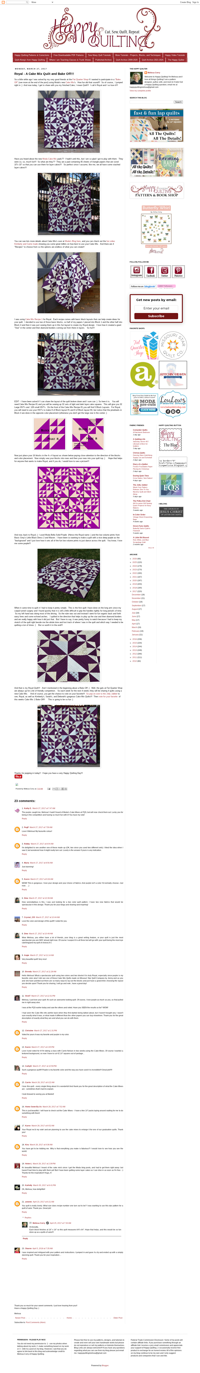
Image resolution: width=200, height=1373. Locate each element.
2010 (134, 661)
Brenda (28, 972)
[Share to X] (59, 788)
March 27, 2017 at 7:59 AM (41, 827)
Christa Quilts (139, 453)
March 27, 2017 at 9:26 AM (41, 879)
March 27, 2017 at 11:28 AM (44, 972)
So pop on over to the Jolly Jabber (102, 694)
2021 (134, 577)
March (135, 627)
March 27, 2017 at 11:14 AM (42, 955)
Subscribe (156, 316)
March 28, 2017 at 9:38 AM (41, 1145)
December (136, 595)
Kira (27, 1145)
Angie (26, 955)
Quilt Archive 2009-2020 (127, 60)
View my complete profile (140, 91)
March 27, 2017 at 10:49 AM (41, 934)
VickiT (27, 996)
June (134, 616)
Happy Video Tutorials (175, 55)
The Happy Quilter (176, 60)
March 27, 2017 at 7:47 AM (43, 808)
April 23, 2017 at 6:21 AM (43, 1202)
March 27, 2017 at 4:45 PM (43, 1047)
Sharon (28, 1248)
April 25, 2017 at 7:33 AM (60, 1223)
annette (28, 1202)
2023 (134, 570)
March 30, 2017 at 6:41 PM (44, 1185)
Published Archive (103, 60)
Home (69, 1318)
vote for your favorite (108, 696)
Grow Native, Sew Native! (142, 478)
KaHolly (28, 1185)
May (134, 620)
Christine (29, 1031)
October (135, 602)
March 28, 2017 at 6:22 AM (43, 1082)
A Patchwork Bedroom (141, 432)
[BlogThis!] (56, 788)
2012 (134, 654)
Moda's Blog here (73, 241)
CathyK (28, 1066)
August (135, 609)
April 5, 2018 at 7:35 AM (42, 1248)
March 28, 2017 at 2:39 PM (44, 1164)
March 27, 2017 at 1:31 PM (45, 1031)
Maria (26, 863)
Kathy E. (28, 808)
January (135, 635)
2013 (134, 650)
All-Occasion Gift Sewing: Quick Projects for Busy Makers (142, 505)
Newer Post (20, 1318)
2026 (134, 559)
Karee (28, 1126)
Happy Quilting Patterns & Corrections (32, 55)
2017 (134, 591)
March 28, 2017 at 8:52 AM (43, 1126)
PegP (26, 827)
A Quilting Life (139, 439)
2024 (134, 566)
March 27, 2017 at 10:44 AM (48, 917)
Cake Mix (70, 82)
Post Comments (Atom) (35, 1322)
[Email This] (53, 788)
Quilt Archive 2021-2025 (152, 60)
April (134, 624)
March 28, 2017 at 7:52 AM (54, 1107)
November (136, 598)
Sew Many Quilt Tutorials (99, 55)
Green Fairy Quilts (141, 526)
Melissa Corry (39, 1223)
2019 (134, 584)
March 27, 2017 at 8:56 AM (41, 863)
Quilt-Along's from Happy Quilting (30, 60)
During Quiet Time (141, 476)
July (134, 613)
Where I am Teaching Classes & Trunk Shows (70, 60)
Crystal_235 (29, 917)
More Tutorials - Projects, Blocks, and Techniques (138, 55)
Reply (24, 819)
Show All (151, 548)
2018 (134, 588)
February (136, 631)
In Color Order (139, 515)
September (137, 605)
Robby (27, 844)
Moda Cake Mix (49, 159)
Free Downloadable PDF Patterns (69, 55)
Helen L (28, 1164)
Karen (27, 879)
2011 (134, 657)
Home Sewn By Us (33, 1107)
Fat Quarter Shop (80, 79)
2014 (134, 646)
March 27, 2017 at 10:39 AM (41, 898)
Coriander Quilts (140, 430)
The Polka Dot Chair (142, 501)
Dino (26, 898)
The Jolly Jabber (140, 485)
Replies (28, 1218)
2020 (134, 580)
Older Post (117, 1318)
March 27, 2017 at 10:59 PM (45, 1066)
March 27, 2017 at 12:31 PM (43, 996)
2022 (134, 573)
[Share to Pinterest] (65, 788)
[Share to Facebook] (62, 788)
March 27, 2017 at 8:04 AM (42, 844)
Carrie (28, 1082)
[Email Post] (49, 789)
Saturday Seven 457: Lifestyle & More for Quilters (141, 444)
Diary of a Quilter (140, 464)
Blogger (105, 1365)
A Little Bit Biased (141, 537)
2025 (134, 562)
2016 (134, 639)
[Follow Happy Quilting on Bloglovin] (143, 288)
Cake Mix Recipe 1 (33, 319)
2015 (134, 643)
